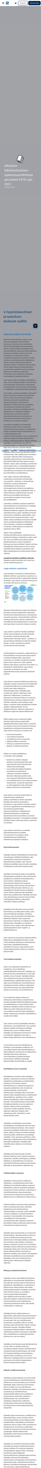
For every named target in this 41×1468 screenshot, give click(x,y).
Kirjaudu (23, 3)
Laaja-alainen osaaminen (15, 568)
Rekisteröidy (34, 3)
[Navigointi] (3, 3)
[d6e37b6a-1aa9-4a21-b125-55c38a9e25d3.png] (20, 602)
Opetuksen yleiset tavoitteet (17, 334)
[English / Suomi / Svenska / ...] (15, 3)
